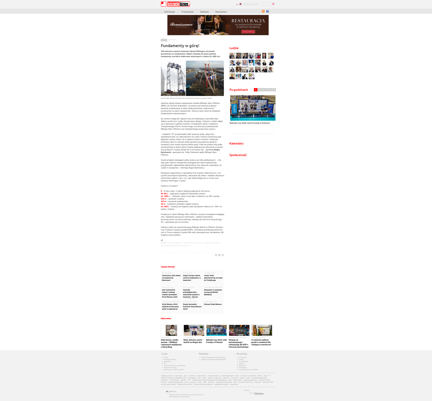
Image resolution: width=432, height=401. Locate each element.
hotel (200, 382)
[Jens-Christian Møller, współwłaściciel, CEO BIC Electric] (258, 58)
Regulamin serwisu (170, 368)
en (240, 4)
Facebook (267, 11)
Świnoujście (192, 378)
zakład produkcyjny (175, 243)
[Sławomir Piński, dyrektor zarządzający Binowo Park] (251, 79)
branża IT (193, 382)
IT (269, 376)
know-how (252, 376)
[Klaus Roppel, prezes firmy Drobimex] (239, 65)
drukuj (219, 255)
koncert (164, 382)
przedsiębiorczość (226, 376)
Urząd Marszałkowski (259, 378)
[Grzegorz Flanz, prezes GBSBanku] (232, 58)
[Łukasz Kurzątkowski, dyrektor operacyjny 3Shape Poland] (232, 72)
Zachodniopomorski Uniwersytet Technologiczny (209, 380)
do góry (216, 255)
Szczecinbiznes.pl (176, 4)
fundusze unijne (264, 380)
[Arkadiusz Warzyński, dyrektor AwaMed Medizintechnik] (264, 72)
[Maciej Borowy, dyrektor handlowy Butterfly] (264, 58)
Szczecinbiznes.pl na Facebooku (174, 365)
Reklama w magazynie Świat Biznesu (213, 359)
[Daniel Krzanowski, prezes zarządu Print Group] (258, 65)
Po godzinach (243, 361)
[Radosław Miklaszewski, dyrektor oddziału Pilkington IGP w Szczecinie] (232, 79)
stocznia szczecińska (168, 384)
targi (265, 376)
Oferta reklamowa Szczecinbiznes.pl (213, 357)
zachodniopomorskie (175, 382)
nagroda (183, 380)
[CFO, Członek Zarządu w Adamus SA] (239, 58)
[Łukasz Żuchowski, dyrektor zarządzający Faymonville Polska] (252, 65)
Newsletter (221, 11)
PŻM (204, 382)
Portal (166, 357)
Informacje (169, 11)
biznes (236, 376)
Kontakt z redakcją (170, 359)
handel (241, 378)
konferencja (237, 380)
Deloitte (211, 382)
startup (210, 378)
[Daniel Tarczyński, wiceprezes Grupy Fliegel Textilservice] (232, 65)
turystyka (234, 378)
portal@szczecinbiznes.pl (196, 395)
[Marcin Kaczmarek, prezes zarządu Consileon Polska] (245, 65)
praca (186, 382)
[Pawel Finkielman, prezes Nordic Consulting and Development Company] (271, 65)
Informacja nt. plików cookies (174, 370)
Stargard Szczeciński (184, 384)
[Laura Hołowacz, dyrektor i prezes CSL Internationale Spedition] (271, 72)
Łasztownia (234, 384)
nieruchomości (213, 376)
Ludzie (241, 359)
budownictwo (201, 376)
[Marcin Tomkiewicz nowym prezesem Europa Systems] (252, 58)
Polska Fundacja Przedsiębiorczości (173, 378)
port (199, 378)
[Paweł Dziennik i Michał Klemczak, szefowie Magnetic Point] (245, 72)
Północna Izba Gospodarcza (203, 384)
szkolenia (164, 380)
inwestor (192, 376)
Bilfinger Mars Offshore (193, 243)
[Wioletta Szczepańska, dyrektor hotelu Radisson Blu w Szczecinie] (258, 72)
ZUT (189, 380)
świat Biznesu (256, 393)
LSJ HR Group (174, 380)
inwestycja (178, 376)
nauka (248, 378)
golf (229, 380)
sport (204, 378)
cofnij (222, 255)
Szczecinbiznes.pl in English (248, 370)
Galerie (241, 363)
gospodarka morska (221, 384)
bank (235, 382)
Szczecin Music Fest (245, 382)
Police (260, 376)
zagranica (226, 378)
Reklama (204, 11)
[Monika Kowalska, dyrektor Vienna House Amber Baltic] (271, 58)
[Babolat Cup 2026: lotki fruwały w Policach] (252, 121)
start (185, 376)
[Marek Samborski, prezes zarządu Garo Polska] (264, 65)
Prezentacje (188, 11)
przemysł (244, 376)
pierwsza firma (267, 382)
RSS (263, 11)
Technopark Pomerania (223, 382)
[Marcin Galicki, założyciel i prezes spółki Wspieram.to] (245, 79)
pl (237, 4)
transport (257, 382)
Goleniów (217, 378)
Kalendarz (242, 365)
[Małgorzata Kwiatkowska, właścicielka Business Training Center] (252, 72)
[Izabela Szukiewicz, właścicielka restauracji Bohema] (239, 72)
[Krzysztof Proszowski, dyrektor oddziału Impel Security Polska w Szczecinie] (239, 79)
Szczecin (170, 376)
